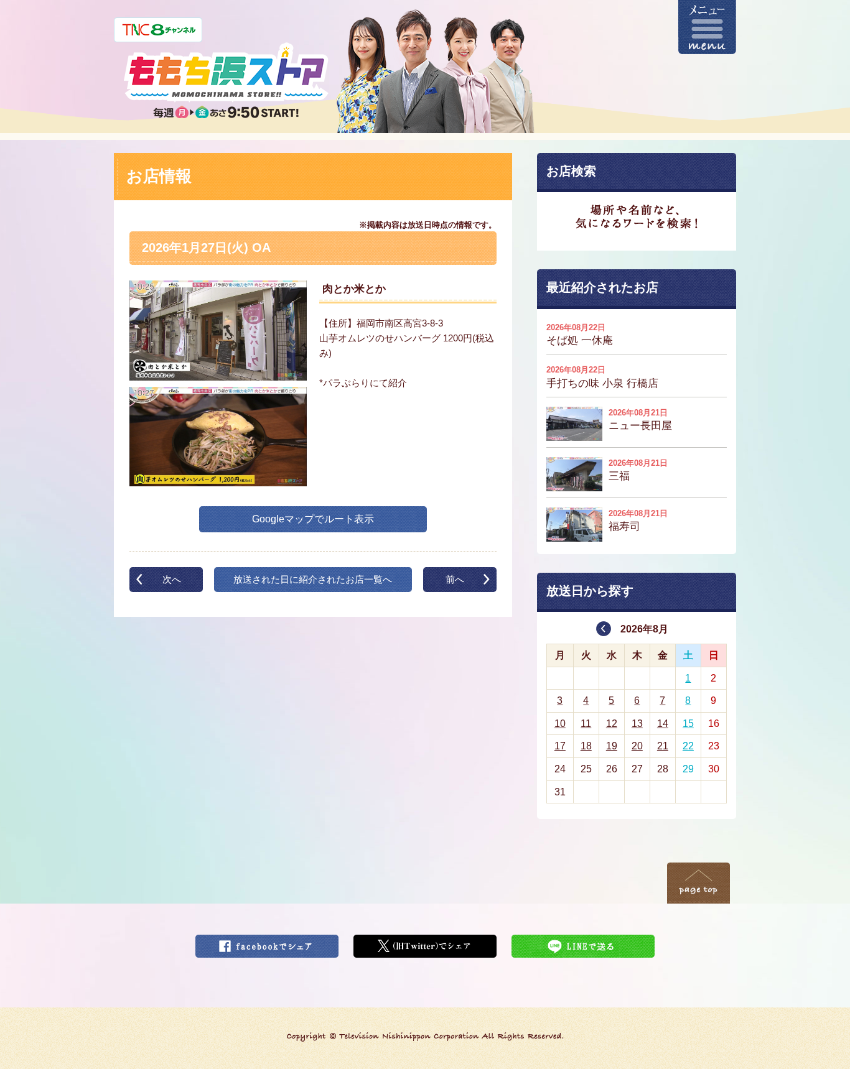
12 (611, 723)
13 (637, 723)
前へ (455, 579)
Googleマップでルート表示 (313, 519)
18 (586, 746)
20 (637, 746)
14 (662, 723)
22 (688, 746)
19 (611, 746)
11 (586, 723)
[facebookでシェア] (267, 942)
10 (560, 723)
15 (688, 723)
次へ (171, 579)
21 (662, 746)
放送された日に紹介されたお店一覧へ (312, 579)
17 (560, 746)
